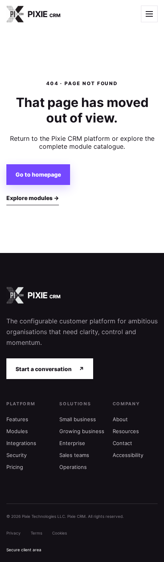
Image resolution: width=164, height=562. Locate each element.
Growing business (81, 431)
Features (17, 419)
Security (16, 455)
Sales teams (74, 455)
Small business (77, 419)
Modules (17, 431)
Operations (73, 467)
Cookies (59, 533)
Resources (126, 431)
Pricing (14, 467)
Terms (36, 533)
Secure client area (23, 549)
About (120, 419)
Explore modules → (32, 197)
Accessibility (128, 455)
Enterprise (72, 443)
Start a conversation (50, 369)
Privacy (13, 533)
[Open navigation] (149, 14)
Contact (122, 443)
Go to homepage (38, 174)
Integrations (21, 443)
